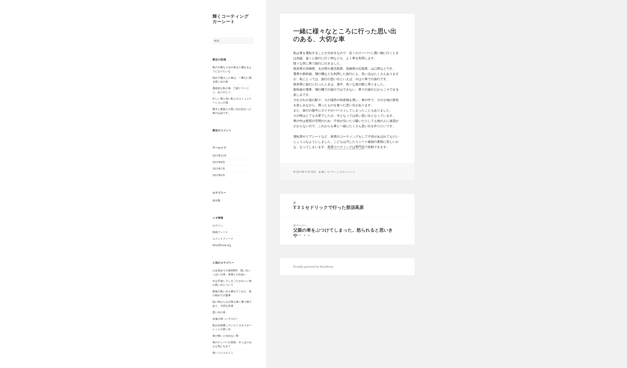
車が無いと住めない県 (225, 335)
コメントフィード (222, 238)
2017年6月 (218, 175)
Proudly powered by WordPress (313, 266)
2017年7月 (218, 168)
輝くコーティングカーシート (230, 18)
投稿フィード (220, 232)
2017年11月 (219, 155)
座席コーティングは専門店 (346, 147)
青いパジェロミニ (222, 352)
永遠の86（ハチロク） (225, 319)
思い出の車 (218, 312)
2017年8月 (218, 162)
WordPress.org (221, 245)
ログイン (217, 225)
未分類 (216, 200)
